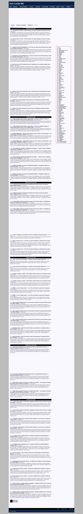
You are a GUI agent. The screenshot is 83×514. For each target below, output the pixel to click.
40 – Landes (59, 84)
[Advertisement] (31, 16)
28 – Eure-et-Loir (60, 72)
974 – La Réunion (60, 139)
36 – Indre (59, 80)
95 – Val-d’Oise (59, 135)
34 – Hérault (59, 78)
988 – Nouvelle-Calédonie (61, 142)
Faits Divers (45, 6)
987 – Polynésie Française (61, 141)
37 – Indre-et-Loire (60, 81)
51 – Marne (59, 94)
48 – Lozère (59, 91)
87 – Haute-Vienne (60, 128)
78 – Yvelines (59, 119)
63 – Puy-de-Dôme (60, 105)
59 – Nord (59, 101)
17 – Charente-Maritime (61, 62)
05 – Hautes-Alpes (60, 51)
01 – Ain (58, 47)
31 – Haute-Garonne (60, 75)
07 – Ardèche (59, 53)
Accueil (13, 25)
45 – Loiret (59, 88)
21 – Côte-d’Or (59, 66)
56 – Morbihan (59, 99)
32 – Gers (59, 76)
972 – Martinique (60, 137)
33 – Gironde (59, 77)
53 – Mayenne (59, 96)
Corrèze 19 (30, 25)
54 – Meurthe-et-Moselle (61, 97)
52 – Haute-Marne (60, 95)
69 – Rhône (59, 111)
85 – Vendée (59, 126)
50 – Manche (59, 93)
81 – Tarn (59, 122)
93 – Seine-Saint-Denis (61, 133)
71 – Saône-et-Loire (60, 113)
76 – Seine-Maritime (60, 117)
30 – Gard (59, 74)
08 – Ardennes (59, 54)
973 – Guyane (59, 138)
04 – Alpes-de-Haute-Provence (62, 50)
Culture (37, 6)
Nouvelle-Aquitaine (21, 25)
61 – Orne (59, 103)
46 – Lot (58, 89)
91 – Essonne (59, 131)
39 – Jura (59, 83)
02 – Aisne (59, 48)
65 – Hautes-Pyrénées (61, 107)
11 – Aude (59, 56)
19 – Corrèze (59, 64)
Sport (62, 6)
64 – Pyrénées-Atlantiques (62, 106)
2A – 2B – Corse (60, 65)
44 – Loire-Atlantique (61, 87)
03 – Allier (59, 49)
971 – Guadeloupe (60, 136)
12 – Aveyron (59, 57)
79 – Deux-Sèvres (60, 120)
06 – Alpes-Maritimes (61, 52)
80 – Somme (59, 121)
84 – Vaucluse (59, 125)
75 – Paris (59, 116)
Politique (52, 6)
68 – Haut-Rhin (59, 110)
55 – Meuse (59, 98)
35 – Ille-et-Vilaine (60, 79)
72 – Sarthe (59, 114)
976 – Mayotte (59, 140)
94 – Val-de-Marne (60, 134)
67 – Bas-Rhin (59, 109)
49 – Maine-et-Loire (60, 92)
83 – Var (58, 124)
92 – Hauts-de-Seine (60, 132)
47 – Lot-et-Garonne (60, 90)
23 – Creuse (59, 68)
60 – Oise (59, 102)
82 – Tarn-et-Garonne (61, 123)
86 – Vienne (59, 127)
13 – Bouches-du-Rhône (61, 58)
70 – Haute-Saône (60, 112)
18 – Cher (59, 63)
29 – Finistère (59, 73)
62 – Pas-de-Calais (60, 104)
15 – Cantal (59, 60)
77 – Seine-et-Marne (60, 118)
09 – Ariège (59, 55)
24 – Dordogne (59, 69)
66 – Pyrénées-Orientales (61, 108)
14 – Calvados (59, 59)
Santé (57, 6)
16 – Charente (59, 61)
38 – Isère (59, 82)
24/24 (10, 6)
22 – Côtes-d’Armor (60, 67)
